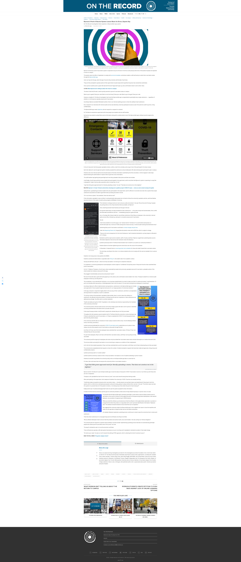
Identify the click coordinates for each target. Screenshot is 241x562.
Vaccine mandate (88, 476)
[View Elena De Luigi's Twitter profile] (97, 456)
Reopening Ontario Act (110, 230)
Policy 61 (112, 258)
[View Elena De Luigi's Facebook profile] (97, 453)
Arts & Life (112, 14)
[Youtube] (139, 14)
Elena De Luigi (88, 26)
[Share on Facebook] (2, 278)
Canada (102, 474)
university (150, 474)
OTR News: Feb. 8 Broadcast (95, 515)
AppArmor (100, 109)
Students (123, 474)
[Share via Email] (2, 284)
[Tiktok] (140, 14)
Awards (105, 538)
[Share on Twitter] (2, 281)
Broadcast (130, 14)
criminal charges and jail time (131, 227)
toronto (129, 474)
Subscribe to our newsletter (110, 541)
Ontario (112, 474)
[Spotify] (143, 14)
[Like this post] (118, 481)
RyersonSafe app (94, 77)
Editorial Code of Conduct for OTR (111, 535)
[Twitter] (136, 14)
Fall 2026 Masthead (108, 531)
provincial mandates (116, 75)
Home (96, 14)
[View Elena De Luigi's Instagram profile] (97, 459)
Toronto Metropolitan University (139, 474)
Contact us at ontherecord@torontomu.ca (113, 545)
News (101, 14)
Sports (118, 14)
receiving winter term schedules (123, 248)
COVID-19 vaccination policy (112, 325)
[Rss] (142, 14)
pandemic (118, 474)
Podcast (124, 14)
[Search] (145, 14)
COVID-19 (107, 474)
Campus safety (87, 474)
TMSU (106, 14)
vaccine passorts (96, 476)
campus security (95, 474)
